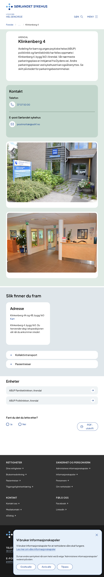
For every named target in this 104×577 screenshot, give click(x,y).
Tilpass (64, 566)
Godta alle (26, 566)
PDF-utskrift (90, 426)
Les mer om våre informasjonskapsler (36, 549)
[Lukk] (97, 535)
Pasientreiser (23, 364)
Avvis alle (46, 566)
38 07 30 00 (12, 551)
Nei (24, 424)
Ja (11, 424)
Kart (12, 318)
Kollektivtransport (26, 354)
